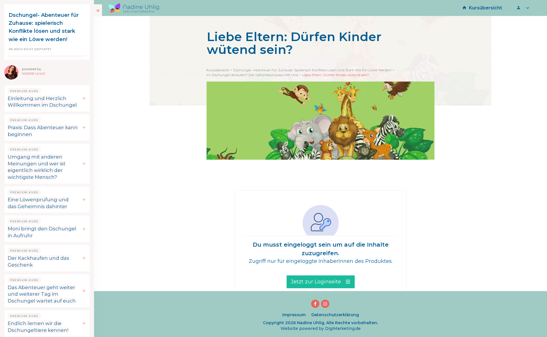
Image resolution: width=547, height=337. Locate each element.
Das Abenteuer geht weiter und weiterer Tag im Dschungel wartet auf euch (42, 294)
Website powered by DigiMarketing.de (321, 328)
